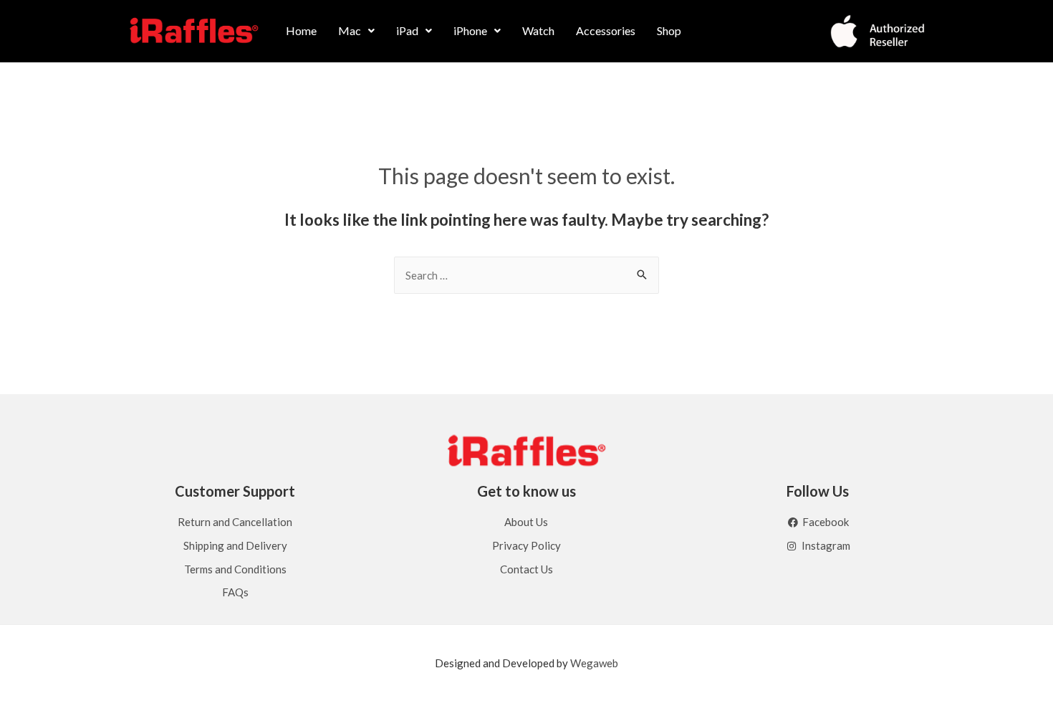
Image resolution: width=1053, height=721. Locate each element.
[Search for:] (526, 275)
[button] (356, 30)
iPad (407, 30)
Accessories (605, 30)
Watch (538, 30)
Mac (349, 30)
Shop (669, 30)
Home (301, 30)
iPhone (470, 30)
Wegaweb (594, 662)
